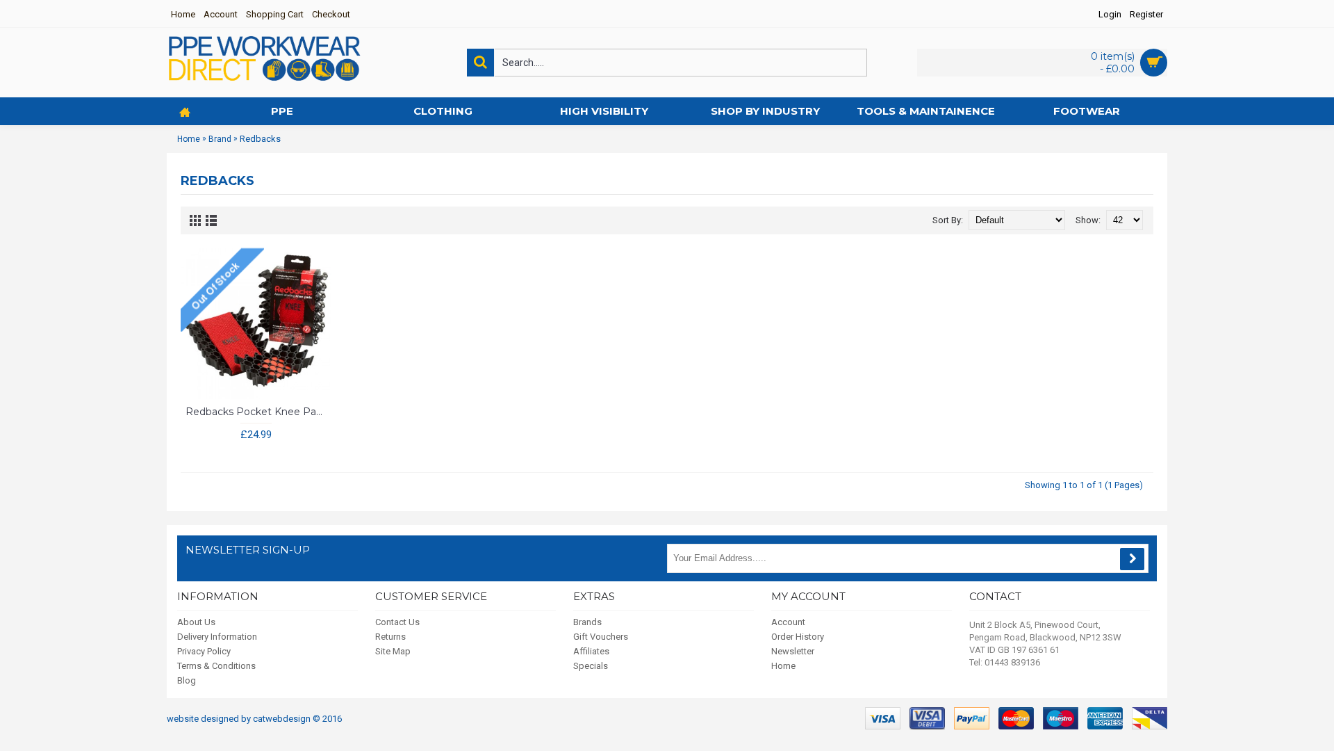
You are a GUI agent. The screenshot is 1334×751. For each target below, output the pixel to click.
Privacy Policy (204, 651)
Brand (219, 139)
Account (788, 622)
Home (188, 139)
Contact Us (397, 622)
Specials (590, 666)
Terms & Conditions (216, 666)
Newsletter (792, 651)
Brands (587, 622)
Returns (390, 636)
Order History (797, 636)
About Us (196, 622)
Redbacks (260, 139)
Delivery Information (217, 636)
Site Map (393, 651)
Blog (186, 680)
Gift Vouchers (600, 636)
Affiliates (591, 651)
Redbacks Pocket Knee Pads (256, 411)
